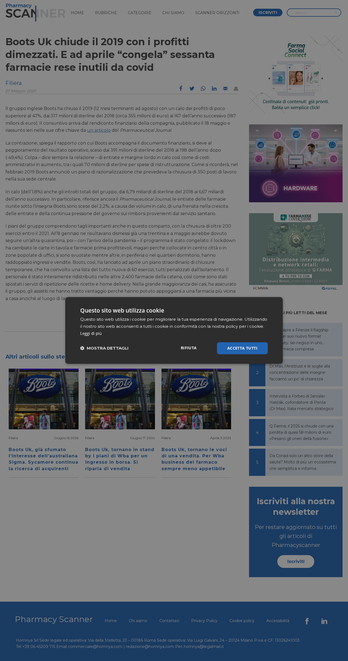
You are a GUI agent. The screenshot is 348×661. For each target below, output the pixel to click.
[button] (104, 348)
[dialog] (174, 330)
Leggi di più (91, 333)
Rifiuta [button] (189, 347)
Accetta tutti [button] (242, 348)
